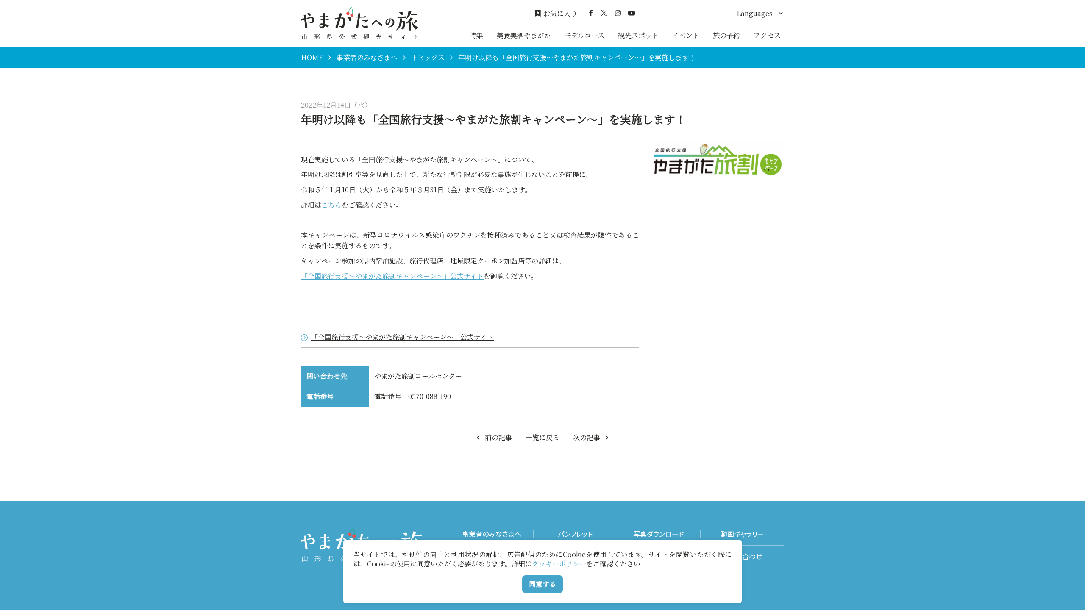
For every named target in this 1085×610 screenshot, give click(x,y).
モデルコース (584, 35)
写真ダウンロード (658, 534)
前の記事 (498, 437)
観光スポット (638, 35)
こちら (331, 205)
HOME (312, 57)
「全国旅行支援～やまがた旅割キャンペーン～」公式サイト (392, 276)
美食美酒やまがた (524, 35)
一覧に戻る (542, 437)
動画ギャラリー (742, 534)
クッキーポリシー (559, 563)
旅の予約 (726, 35)
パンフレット (575, 534)
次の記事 (586, 437)
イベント (685, 35)
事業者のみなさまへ (367, 57)
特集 (476, 35)
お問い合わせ (742, 556)
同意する (542, 584)
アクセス (767, 35)
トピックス (428, 57)
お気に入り (560, 13)
